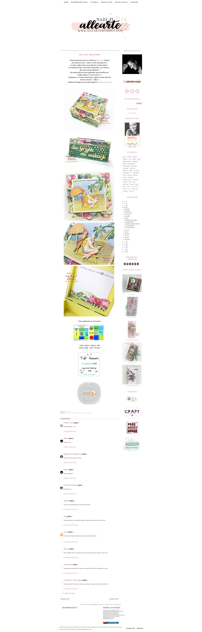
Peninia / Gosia (69, 423)
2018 (125, 207)
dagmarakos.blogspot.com (73, 454)
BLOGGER (134, 2)
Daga (65, 516)
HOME (66, 2)
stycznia (126, 239)
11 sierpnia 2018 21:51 (71, 589)
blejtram (135, 175)
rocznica (136, 170)
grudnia (126, 209)
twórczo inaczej (127, 179)
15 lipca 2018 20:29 (70, 447)
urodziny (129, 156)
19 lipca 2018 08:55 (70, 478)
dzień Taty (129, 175)
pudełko (125, 177)
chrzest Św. (132, 168)
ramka (124, 163)
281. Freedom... (132, 294)
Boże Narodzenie (131, 163)
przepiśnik (125, 191)
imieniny (135, 156)
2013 (125, 249)
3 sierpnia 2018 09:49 (71, 525)
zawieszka (125, 170)
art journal (135, 179)
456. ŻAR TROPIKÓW (129, 225)
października (128, 213)
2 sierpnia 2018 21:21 (70, 509)
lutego (126, 237)
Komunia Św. (135, 161)
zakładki (132, 184)
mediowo (125, 159)
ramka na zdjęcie (127, 161)
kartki (124, 156)
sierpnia (127, 216)
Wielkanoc (130, 177)
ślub (130, 159)
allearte (66, 438)
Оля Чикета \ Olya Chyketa (73, 580)
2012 (125, 251)
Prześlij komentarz (68, 593)
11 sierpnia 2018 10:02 (71, 573)
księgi (134, 182)
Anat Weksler (68, 564)
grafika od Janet (104, 82)
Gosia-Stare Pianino (71, 485)
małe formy (134, 166)
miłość (138, 159)
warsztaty (131, 191)
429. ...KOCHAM (132, 317)
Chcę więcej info (130, 628)
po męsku (125, 182)
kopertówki (125, 184)
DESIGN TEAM (106, 2)
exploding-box (126, 166)
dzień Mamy (125, 168)
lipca (126, 218)
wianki (128, 186)
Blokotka (101, 604)
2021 (125, 201)
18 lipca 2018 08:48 (70, 463)
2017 (125, 242)
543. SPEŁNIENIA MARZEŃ (132, 340)
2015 (125, 246)
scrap (124, 175)
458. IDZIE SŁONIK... (129, 222)
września (127, 215)
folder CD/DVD (135, 186)
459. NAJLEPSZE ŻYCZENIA (131, 220)
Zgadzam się (140, 628)
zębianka (67, 501)
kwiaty (136, 184)
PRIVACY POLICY (121, 2)
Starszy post (114, 599)
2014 (125, 247)
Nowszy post (65, 599)
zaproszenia (126, 172)
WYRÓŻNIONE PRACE (79, 2)
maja (126, 232)
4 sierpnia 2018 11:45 (70, 542)
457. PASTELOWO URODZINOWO (132, 224)
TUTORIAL (94, 2)
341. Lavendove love (132, 362)
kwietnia (127, 234)
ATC (129, 188)
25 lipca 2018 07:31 (70, 494)
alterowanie (136, 172)
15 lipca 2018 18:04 (70, 431)
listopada (127, 211)
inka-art (66, 549)
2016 (125, 244)
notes (124, 186)
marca (126, 235)
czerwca (126, 230)
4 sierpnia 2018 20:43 (71, 557)
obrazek (131, 170)
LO (130, 172)
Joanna (66, 532)
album (130, 182)
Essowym (100, 60)
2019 (125, 205)
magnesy (125, 188)
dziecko (134, 159)
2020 (125, 203)
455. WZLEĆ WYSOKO (129, 227)
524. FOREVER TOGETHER (132, 385)
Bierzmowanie (134, 188)
